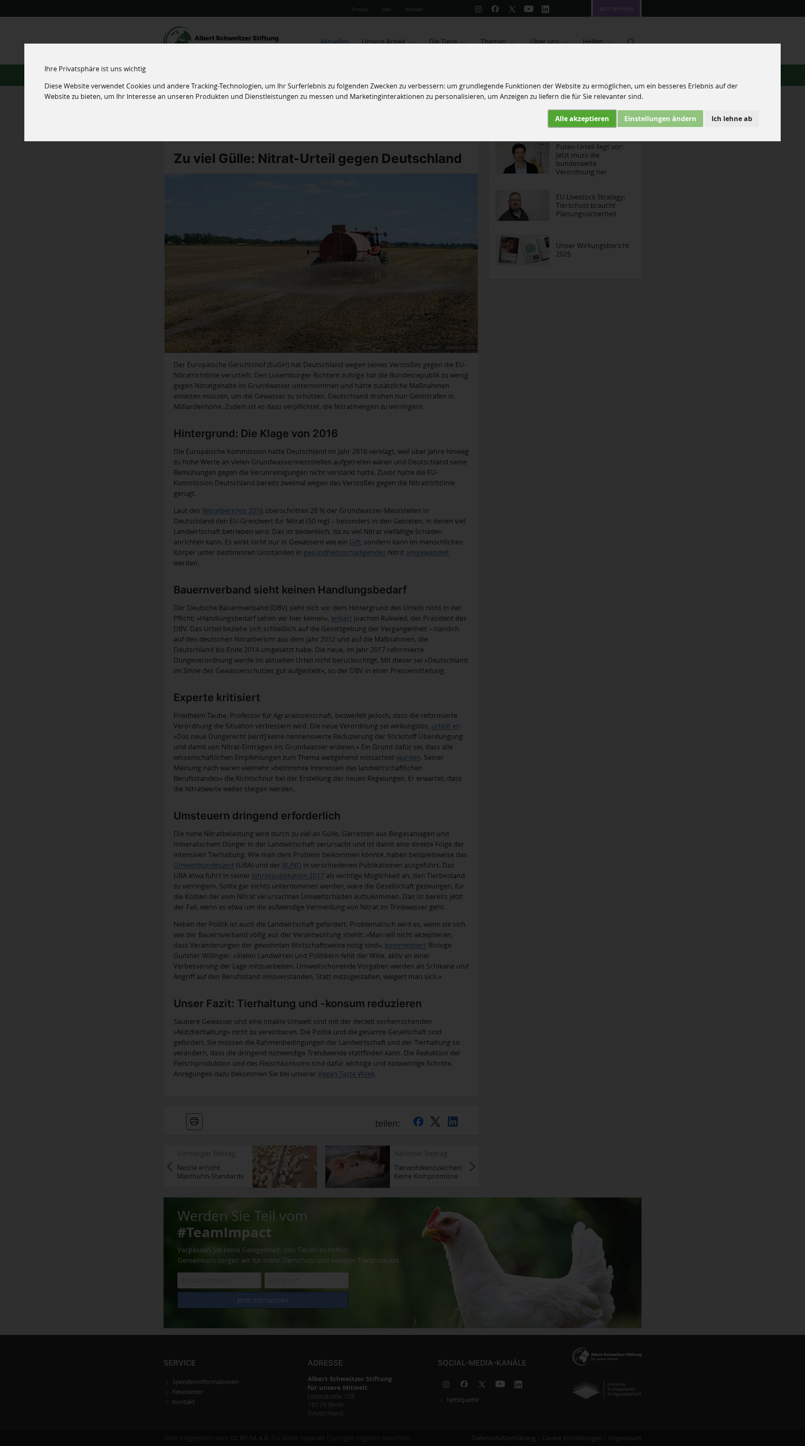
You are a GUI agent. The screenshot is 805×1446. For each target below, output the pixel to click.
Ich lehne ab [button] (732, 118)
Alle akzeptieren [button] (582, 118)
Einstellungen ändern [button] (660, 118)
